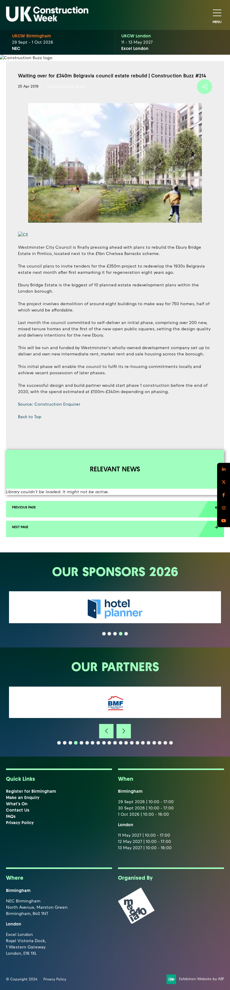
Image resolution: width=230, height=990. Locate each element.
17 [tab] (148, 743)
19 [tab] (159, 743)
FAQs (11, 816)
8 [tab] (98, 743)
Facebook (223, 495)
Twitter (223, 482)
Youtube (223, 520)
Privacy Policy (20, 822)
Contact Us (17, 810)
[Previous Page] (115, 509)
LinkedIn (223, 469)
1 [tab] (104, 633)
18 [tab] (154, 743)
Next (123, 731)
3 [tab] (115, 633)
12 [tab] (120, 743)
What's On (17, 803)
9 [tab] (104, 743)
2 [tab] (109, 633)
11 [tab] (115, 743)
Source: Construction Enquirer (49, 404)
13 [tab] (126, 743)
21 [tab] (171, 743)
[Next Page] (115, 529)
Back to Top (29, 416)
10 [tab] (109, 743)
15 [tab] (137, 743)
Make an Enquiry (23, 797)
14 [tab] (132, 743)
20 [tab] (165, 743)
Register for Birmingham (31, 791)
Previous (106, 731)
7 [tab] (92, 743)
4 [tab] (120, 633)
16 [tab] (143, 743)
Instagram (223, 508)
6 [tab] (87, 743)
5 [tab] (126, 633)
